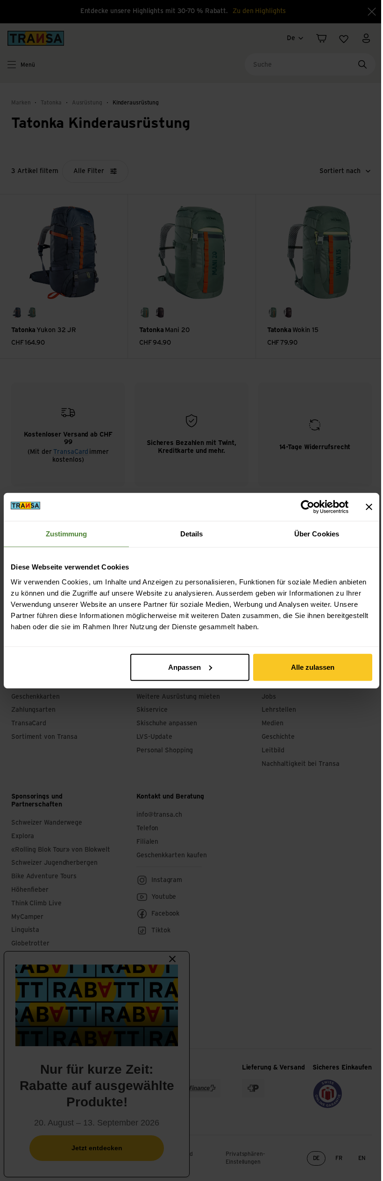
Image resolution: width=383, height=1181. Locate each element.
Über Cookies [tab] (316, 534)
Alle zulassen (312, 667)
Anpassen (184, 667)
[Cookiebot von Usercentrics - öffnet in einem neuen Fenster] (307, 507)
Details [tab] (191, 534)
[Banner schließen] (369, 507)
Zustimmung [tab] (66, 534)
